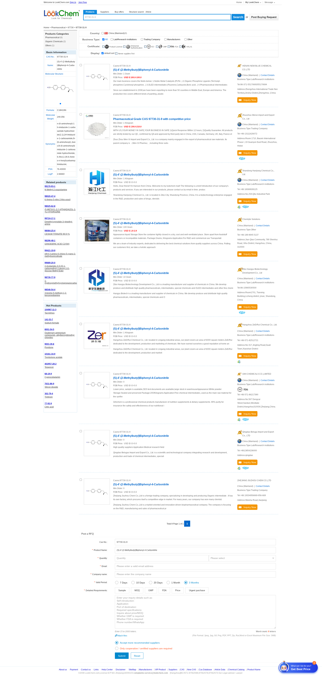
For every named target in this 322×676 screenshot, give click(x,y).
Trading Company (152, 39)
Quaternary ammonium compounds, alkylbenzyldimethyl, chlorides (60, 335)
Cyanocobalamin (52, 377)
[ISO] (239, 389)
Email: (104, 566)
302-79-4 (49, 393)
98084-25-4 (50, 230)
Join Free (82, 2)
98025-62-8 (50, 206)
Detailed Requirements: (96, 590)
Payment (74, 669)
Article (148, 12)
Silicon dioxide (51, 387)
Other (189, 39)
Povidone (49, 347)
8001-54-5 (49, 329)
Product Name (253, 669)
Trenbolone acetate (53, 357)
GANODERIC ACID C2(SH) (57, 244)
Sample (122, 590)
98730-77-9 (50, 277)
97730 (71, 27)
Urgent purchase (197, 590)
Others (49, 45)
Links (96, 669)
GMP (150, 590)
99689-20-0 (50, 263)
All (106, 39)
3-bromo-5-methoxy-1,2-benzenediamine (56, 294)
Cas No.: (103, 542)
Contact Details (268, 75)
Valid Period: (101, 582)
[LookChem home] (62, 14)
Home (239, 2)
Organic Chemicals (55, 41)
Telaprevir (49, 367)
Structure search (136, 12)
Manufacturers (173, 39)
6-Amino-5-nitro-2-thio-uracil (57, 199)
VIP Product (160, 669)
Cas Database (205, 669)
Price (177, 590)
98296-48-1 (50, 240)
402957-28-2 (51, 364)
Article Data (220, 669)
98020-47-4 (50, 196)
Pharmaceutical (58, 27)
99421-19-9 (50, 250)
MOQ (137, 590)
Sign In (73, 2)
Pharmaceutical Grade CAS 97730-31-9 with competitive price (152, 119)
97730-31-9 (62, 57)
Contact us (86, 669)
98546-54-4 (50, 289)
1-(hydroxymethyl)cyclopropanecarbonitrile (63, 282)
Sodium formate (52, 323)
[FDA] (245, 389)
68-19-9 (48, 374)
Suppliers (104, 12)
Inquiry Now (248, 100)
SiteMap (132, 669)
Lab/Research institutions (125, 39)
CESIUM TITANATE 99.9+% (57, 234)
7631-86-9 (49, 384)
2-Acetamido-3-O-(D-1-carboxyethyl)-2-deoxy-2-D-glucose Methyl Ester (57, 268)
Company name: (99, 574)
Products (90, 12)
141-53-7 (49, 319)
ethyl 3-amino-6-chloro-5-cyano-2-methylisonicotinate (60, 255)
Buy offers (119, 12)
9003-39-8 (49, 344)
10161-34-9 (50, 354)
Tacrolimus (50, 313)
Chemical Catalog (236, 669)
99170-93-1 (50, 186)
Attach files (122, 636)
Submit (121, 655)
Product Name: (100, 550)
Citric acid (49, 407)
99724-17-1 (50, 218)
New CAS (191, 669)
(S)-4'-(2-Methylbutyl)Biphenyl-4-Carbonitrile (141, 69)
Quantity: (103, 558)
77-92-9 (48, 403)
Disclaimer (120, 669)
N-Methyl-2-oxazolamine (56, 189)
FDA (164, 590)
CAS (182, 669)
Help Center (107, 669)
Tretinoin (49, 397)
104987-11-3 (50, 309)
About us (63, 669)
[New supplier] (124, 53)
